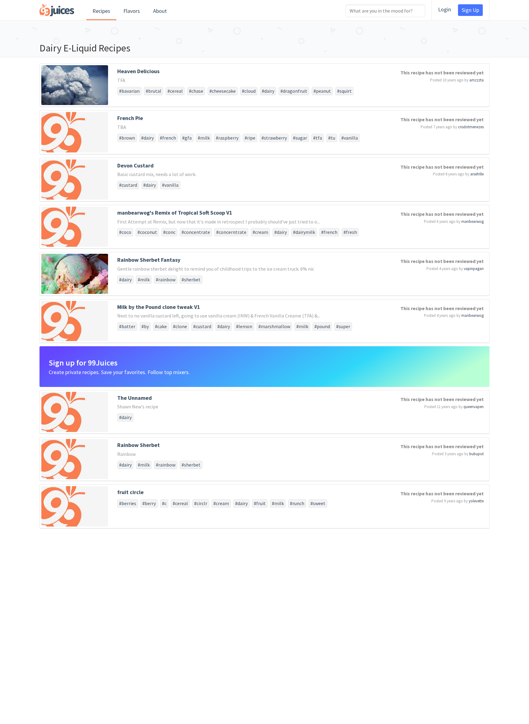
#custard (128, 185)
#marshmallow (274, 326)
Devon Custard (135, 165)
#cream (260, 232)
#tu (331, 138)
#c (164, 503)
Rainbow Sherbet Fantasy (148, 259)
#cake (161, 326)
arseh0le (477, 174)
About (160, 10)
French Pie (130, 118)
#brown (127, 138)
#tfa (317, 138)
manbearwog (472, 221)
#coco (125, 232)
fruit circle (130, 492)
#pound (322, 326)
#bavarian (129, 91)
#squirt (344, 91)
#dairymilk (304, 232)
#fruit (260, 503)
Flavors (131, 10)
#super (343, 326)
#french (168, 138)
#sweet (317, 503)
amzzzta (476, 80)
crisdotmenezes (471, 126)
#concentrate (196, 232)
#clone (180, 326)
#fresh (350, 232)
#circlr (200, 503)
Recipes (101, 10)
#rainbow (165, 279)
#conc (169, 232)
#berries (127, 503)
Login (444, 9)
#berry (149, 503)
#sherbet (191, 279)
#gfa (187, 138)
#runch (297, 503)
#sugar (300, 138)
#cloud (249, 91)
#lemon (244, 326)
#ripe (250, 138)
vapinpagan (474, 268)
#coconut (147, 232)
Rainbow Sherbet (138, 444)
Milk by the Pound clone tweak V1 (158, 306)
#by (145, 326)
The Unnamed (134, 397)
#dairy (268, 91)
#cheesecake (222, 91)
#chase (196, 91)
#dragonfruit (293, 91)
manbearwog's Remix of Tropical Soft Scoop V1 (174, 212)
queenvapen (473, 406)
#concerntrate (231, 232)
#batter (127, 326)
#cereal (175, 91)
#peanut (322, 91)
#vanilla (349, 138)
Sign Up (470, 9)
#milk (204, 138)
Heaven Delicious (138, 71)
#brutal (153, 91)
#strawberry (274, 138)
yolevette (476, 501)
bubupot (476, 453)
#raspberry (227, 138)
